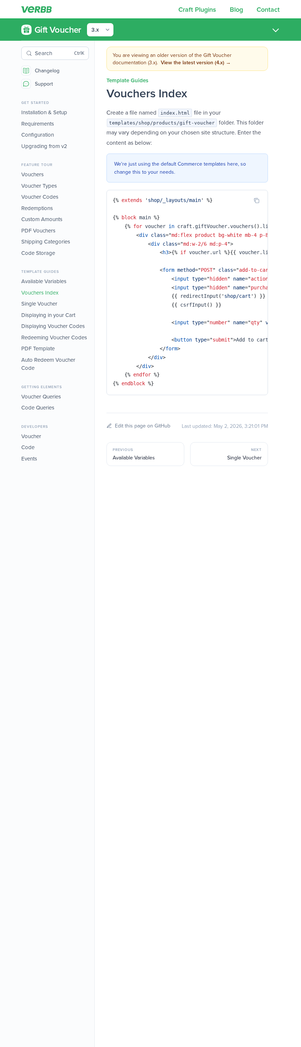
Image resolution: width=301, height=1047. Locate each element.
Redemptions (37, 208)
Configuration (37, 134)
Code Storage (38, 253)
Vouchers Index (39, 292)
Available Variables (43, 281)
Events (29, 458)
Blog (237, 9)
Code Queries (37, 407)
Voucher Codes (39, 197)
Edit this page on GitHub (142, 425)
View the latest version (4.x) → (196, 62)
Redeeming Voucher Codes (54, 337)
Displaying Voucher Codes (53, 326)
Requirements (37, 123)
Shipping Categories (45, 241)
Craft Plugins (198, 9)
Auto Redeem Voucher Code (48, 364)
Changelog (47, 70)
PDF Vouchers (38, 230)
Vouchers (32, 174)
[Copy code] (256, 200)
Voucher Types (39, 185)
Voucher (31, 436)
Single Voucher (39, 303)
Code (28, 447)
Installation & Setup (44, 112)
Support (44, 83)
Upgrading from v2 (44, 146)
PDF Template (38, 348)
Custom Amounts (41, 219)
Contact (268, 9)
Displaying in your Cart (48, 315)
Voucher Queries (41, 396)
